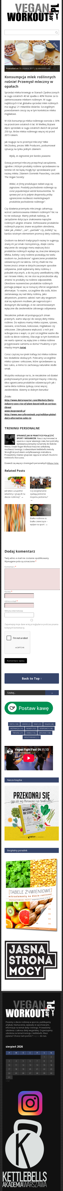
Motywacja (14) (16, 728)
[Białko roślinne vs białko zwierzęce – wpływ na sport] (40, 515)
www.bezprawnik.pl (15, 410)
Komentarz (10, 566)
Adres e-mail (11, 601)
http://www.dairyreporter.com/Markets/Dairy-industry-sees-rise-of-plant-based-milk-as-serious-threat (31, 404)
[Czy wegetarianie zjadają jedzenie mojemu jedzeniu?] (40, 488)
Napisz (36, 1036)
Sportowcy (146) (46, 728)
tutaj (22, 347)
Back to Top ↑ (32, 678)
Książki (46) (49, 724)
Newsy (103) (31, 728)
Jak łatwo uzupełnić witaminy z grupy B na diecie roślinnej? (15, 493)
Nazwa (8, 591)
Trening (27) (18, 733)
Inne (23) (37, 724)
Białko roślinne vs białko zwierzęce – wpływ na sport (38, 521)
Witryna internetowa (14, 610)
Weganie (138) (45, 733)
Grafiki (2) (26, 724)
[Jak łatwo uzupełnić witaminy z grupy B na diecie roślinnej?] (15, 488)
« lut (8, 1080)
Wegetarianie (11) (31, 737)
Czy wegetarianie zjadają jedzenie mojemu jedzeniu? (39, 493)
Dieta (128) (14, 724)
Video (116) (31, 733)
